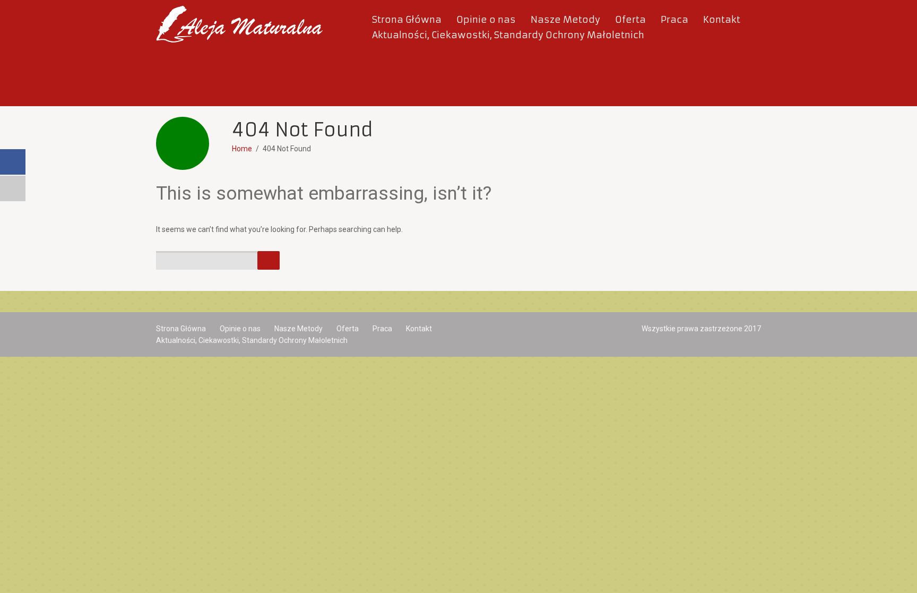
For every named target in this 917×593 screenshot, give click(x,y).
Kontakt (721, 19)
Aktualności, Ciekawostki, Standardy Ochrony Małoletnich (508, 35)
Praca (674, 19)
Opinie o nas (486, 19)
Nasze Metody (565, 19)
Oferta (630, 19)
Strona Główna (407, 19)
